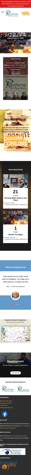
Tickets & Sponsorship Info (15, 47)
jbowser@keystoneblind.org (16, 6)
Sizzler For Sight (15, 235)
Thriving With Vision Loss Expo (15, 199)
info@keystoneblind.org (6, 407)
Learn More (15, 73)
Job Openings (16, 373)
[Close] (30, 1)
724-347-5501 (4, 405)
